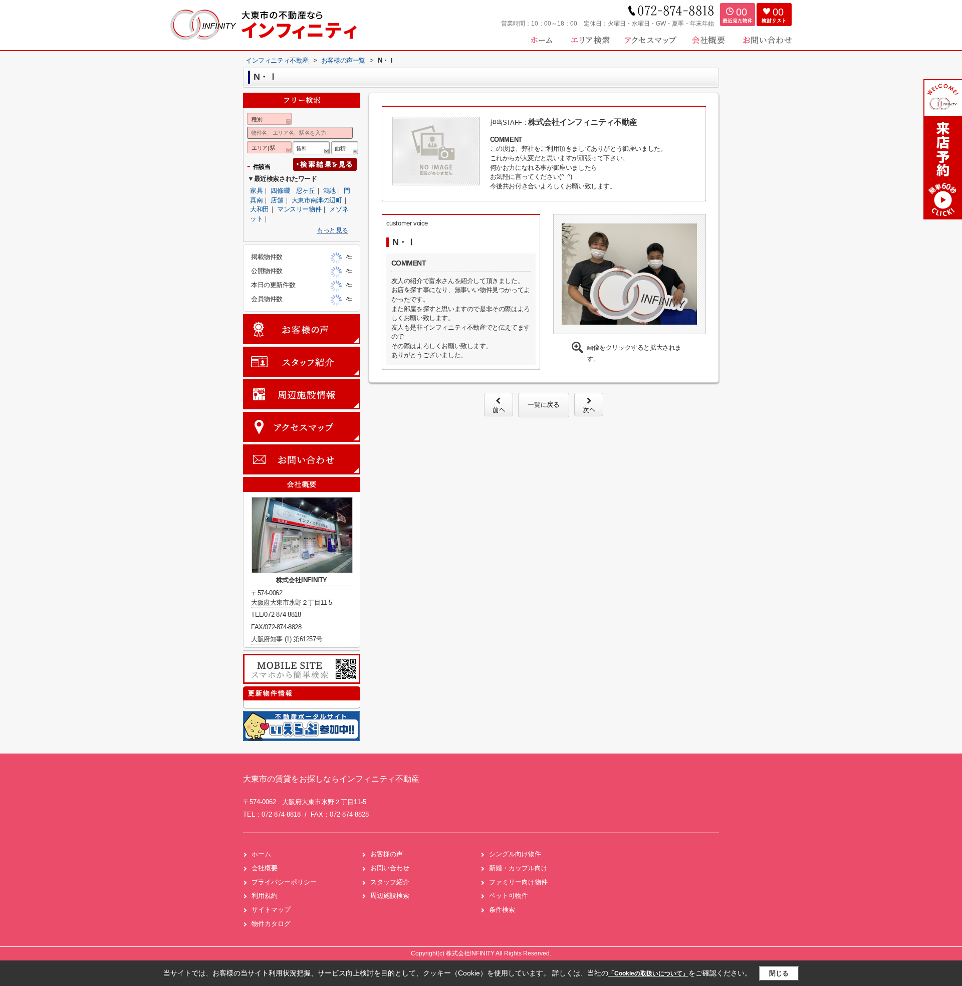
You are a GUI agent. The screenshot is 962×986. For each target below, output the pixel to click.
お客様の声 (386, 854)
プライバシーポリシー (284, 882)
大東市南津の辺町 (317, 200)
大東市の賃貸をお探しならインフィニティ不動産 (331, 779)
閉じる (779, 973)
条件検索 (502, 909)
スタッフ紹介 (389, 882)
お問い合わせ (389, 868)
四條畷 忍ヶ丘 (293, 190)
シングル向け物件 (515, 854)
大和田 (259, 209)
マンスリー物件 (299, 209)
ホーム (261, 854)
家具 (256, 190)
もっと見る (332, 230)
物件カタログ (271, 923)
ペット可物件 (508, 895)
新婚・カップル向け (518, 868)
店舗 (277, 200)
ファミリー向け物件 (518, 882)
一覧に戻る (543, 404)
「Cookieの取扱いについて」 (648, 973)
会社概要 (265, 868)
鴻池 (329, 190)
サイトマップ (271, 909)
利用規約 (265, 895)
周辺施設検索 (389, 895)
